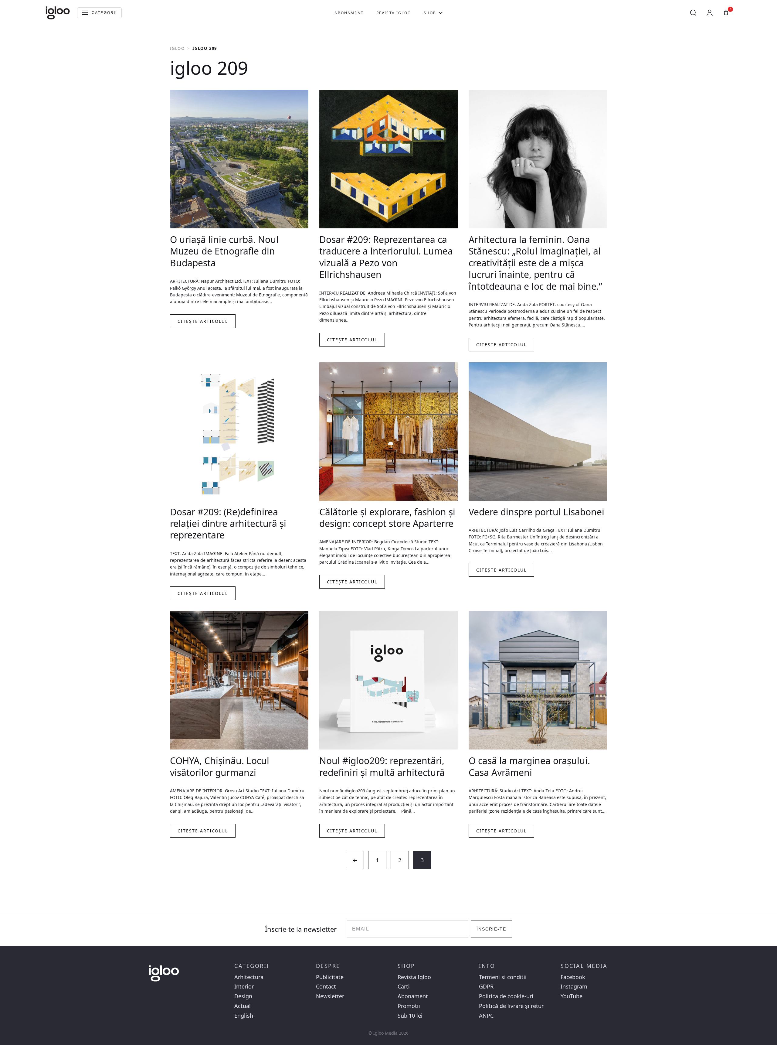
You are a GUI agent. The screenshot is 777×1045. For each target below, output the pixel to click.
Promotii (409, 1005)
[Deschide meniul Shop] (441, 12)
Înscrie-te (492, 929)
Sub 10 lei (410, 1015)
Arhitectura (248, 977)
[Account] (709, 12)
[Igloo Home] (58, 13)
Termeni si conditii (503, 977)
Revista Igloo (393, 12)
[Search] (693, 12)
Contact (326, 986)
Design (243, 996)
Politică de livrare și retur (511, 1005)
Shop (430, 12)
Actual (242, 1005)
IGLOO (177, 48)
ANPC (486, 1015)
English (243, 1015)
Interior (244, 986)
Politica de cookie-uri (506, 996)
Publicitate (330, 977)
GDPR (486, 986)
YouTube (571, 996)
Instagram (574, 986)
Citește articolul (203, 321)
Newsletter (330, 996)
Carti (404, 986)
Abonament (348, 12)
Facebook (573, 977)
